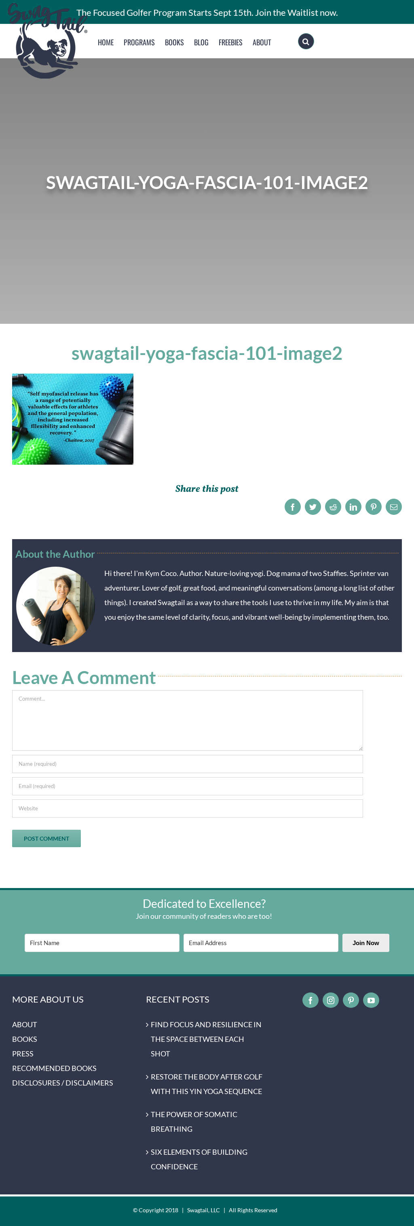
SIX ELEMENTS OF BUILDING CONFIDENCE (199, 1159)
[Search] (306, 41)
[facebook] (310, 1000)
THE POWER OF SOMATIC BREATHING (194, 1121)
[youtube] (371, 1000)
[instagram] (331, 1000)
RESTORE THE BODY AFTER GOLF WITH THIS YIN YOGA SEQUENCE (206, 1084)
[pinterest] (351, 1000)
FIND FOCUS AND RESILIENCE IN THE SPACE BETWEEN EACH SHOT (206, 1039)
